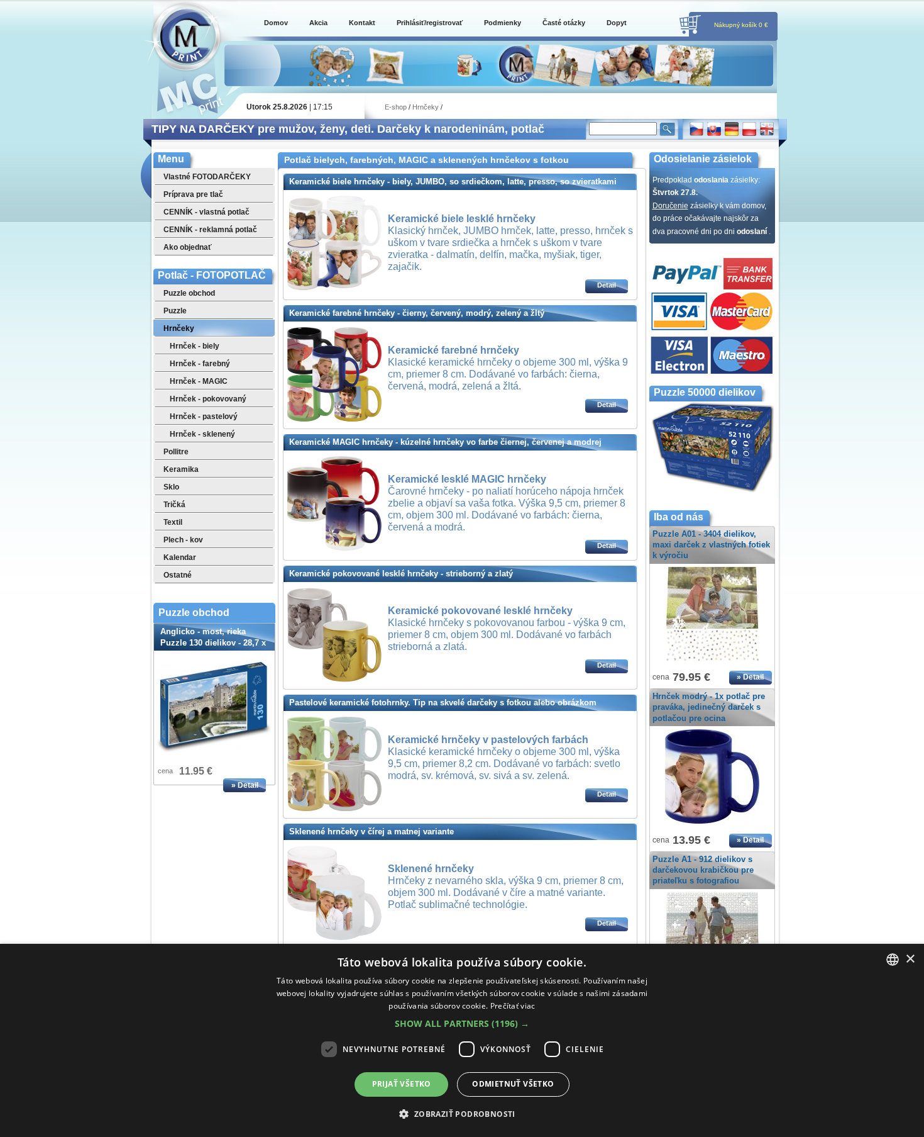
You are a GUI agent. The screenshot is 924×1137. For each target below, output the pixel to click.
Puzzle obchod (193, 613)
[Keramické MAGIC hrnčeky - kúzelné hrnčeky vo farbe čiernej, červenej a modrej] (334, 548)
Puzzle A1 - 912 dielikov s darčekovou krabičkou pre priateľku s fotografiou (703, 869)
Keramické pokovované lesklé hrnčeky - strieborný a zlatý (401, 573)
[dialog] (462, 1040)
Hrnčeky (425, 107)
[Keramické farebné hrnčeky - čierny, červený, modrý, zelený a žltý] (334, 419)
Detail (606, 285)
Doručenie (670, 205)
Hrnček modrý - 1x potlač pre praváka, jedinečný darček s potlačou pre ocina (708, 707)
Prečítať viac (513, 1005)
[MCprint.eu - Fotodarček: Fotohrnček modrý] (712, 824)
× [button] (910, 959)
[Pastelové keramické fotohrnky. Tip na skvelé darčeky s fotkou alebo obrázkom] (334, 808)
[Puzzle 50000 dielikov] (712, 490)
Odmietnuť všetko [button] (513, 1083)
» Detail (244, 785)
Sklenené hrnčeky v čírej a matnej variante (371, 831)
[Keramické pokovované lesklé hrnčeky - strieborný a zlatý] (334, 679)
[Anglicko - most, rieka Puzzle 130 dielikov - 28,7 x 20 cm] (214, 707)
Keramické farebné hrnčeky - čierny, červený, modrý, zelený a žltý (416, 313)
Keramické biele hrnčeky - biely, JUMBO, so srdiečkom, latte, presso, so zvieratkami (453, 181)
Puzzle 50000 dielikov (705, 392)
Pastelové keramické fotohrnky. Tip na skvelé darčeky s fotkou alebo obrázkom (443, 702)
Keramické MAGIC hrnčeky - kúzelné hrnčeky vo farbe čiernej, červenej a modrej (445, 442)
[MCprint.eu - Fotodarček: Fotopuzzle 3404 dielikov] (712, 662)
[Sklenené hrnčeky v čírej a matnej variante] (334, 937)
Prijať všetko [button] (401, 1083)
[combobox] (892, 959)
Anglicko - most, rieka (213, 643)
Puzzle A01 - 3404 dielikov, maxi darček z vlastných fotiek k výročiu (711, 544)
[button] (462, 1023)
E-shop (396, 107)
